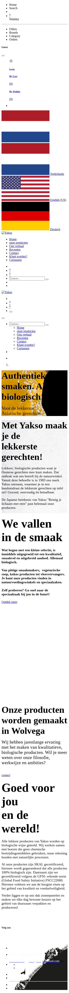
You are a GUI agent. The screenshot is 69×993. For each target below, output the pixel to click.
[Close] (3, 55)
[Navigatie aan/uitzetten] (10, 311)
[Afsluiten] (3, 318)
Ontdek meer (9, 602)
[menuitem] (13, 239)
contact (6, 775)
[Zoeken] (46, 279)
